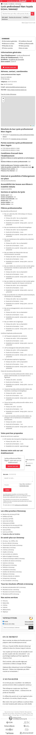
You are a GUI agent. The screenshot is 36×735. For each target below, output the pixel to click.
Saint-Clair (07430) (8, 521)
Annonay (18, 4)
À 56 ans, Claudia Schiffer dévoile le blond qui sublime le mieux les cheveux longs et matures (17, 647)
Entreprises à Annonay (9, 578)
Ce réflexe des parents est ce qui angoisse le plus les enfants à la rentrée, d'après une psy (17, 697)
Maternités (6, 603)
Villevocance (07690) (8, 523)
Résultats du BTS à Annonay (11, 594)
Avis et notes (24, 48)
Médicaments (7, 609)
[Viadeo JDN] (26, 729)
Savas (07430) (6, 530)
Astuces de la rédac (9, 624)
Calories (5, 607)
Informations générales (10, 41)
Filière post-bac (24, 46)
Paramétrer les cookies (21, 713)
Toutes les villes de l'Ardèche (11, 534)
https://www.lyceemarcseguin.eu (16, 90)
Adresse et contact (8, 43)
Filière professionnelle (26, 43)
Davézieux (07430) (8, 519)
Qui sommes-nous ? (9, 712)
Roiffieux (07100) (7, 516)
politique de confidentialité (21, 505)
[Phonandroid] (26, 733)
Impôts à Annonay (8, 552)
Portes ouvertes (8, 48)
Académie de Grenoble (16, 59)
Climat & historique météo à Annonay (14, 558)
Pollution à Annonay (8, 567)
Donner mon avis (13, 466)
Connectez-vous (24, 486)
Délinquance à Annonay (10, 565)
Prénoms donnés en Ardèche (11, 576)
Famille (6, 621)
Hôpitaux (5, 612)
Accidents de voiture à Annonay (12, 561)
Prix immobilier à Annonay (10, 580)
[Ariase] (9, 733)
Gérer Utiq (30, 713)
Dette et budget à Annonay (10, 556)
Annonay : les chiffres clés (10, 541)
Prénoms (5, 601)
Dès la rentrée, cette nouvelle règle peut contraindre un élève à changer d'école (15, 662)
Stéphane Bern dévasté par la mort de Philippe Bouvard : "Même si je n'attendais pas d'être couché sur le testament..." (17, 669)
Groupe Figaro (16, 715)
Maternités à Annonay (9, 547)
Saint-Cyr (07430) (7, 532)
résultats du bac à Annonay (19, 139)
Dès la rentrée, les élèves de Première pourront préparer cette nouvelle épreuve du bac (17, 641)
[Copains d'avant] (9, 729)
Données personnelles (8, 713)
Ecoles (6, 4)
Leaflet (33, 125)
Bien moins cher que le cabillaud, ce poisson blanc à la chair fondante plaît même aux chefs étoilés (18, 703)
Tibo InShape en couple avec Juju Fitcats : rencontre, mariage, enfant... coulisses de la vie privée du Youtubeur (17, 690)
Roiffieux (25, 17)
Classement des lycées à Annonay (12, 545)
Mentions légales (7, 715)
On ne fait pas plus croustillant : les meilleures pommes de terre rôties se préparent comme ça (17, 684)
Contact (17, 712)
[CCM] (9, 723)
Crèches (5, 605)
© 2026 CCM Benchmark (27, 715)
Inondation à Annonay (9, 569)
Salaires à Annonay (8, 563)
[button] (3, 98)
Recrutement (28, 712)
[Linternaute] (9, 726)
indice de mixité (27, 167)
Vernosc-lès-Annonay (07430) (11, 527)
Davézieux (5, 19)
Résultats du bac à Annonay (11, 589)
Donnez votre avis (10, 67)
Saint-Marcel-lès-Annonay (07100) (12, 525)
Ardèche (11, 4)
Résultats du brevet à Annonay (12, 592)
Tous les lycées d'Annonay (8, 94)
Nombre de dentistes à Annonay (12, 572)
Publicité (22, 712)
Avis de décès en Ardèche (10, 554)
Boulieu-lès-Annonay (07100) (11, 514)
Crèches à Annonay (8, 550)
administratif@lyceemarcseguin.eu (16, 87)
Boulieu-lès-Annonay (15, 17)
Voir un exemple (29, 621)
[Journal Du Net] (26, 723)
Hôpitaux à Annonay (8, 574)
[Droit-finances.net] (26, 726)
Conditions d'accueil (26, 41)
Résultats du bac (8, 46)
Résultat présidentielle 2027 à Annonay (14, 587)
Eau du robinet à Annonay (10, 543)
